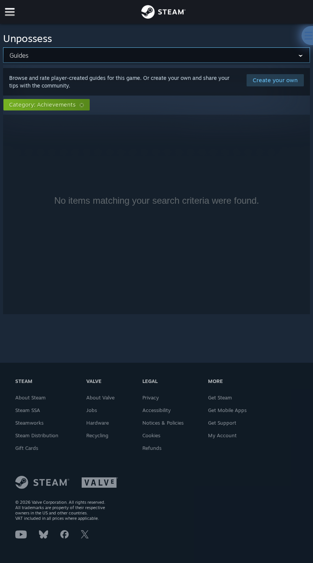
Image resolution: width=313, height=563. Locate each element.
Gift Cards (26, 448)
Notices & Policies (163, 423)
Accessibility (156, 410)
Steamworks (29, 423)
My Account (222, 435)
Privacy (150, 397)
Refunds (151, 448)
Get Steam (220, 397)
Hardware (97, 423)
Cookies (151, 435)
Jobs (91, 410)
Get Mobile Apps (227, 410)
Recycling (97, 435)
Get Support (222, 423)
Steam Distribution (36, 435)
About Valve (100, 397)
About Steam (30, 397)
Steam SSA (27, 410)
